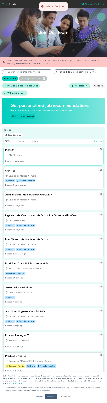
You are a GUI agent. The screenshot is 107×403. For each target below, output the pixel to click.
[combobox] (27, 71)
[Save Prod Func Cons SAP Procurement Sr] (101, 262)
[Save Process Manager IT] (101, 334)
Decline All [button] (65, 397)
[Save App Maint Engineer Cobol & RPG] (101, 310)
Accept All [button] (51, 397)
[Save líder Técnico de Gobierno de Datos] (101, 238)
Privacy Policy (18, 383)
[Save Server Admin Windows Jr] (101, 286)
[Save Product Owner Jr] (101, 355)
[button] (99, 4)
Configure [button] (39, 397)
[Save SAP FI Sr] (101, 170)
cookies (95, 381)
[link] (11, 4)
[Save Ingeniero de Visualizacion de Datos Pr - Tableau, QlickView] (101, 214)
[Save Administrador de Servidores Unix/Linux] (101, 194)
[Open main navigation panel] (3, 4)
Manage (97, 141)
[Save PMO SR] (101, 149)
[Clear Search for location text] (93, 72)
